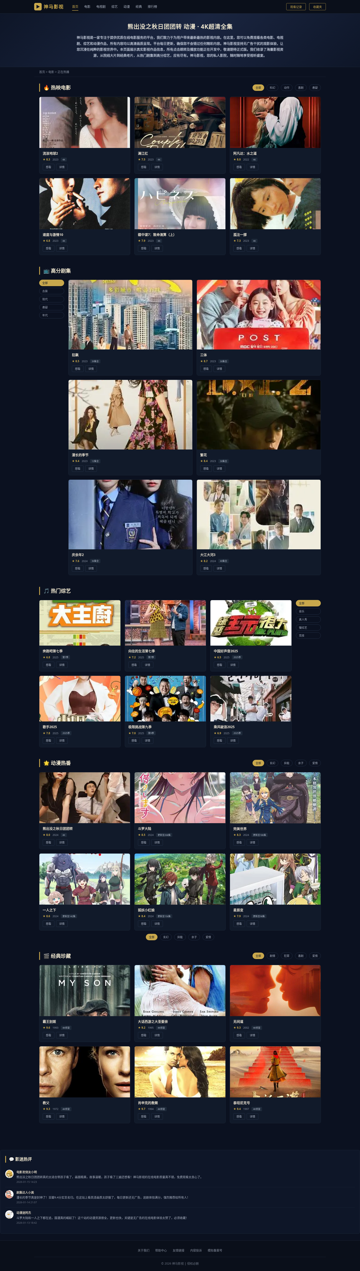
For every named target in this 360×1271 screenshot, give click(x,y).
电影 (87, 6)
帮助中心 (161, 1250)
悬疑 (315, 87)
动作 (286, 87)
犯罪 (286, 956)
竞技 (301, 635)
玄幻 (272, 763)
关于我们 (143, 1250)
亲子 (301, 763)
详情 (62, 167)
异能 (286, 763)
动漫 (127, 6)
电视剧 (101, 6)
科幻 (272, 87)
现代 (45, 299)
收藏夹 (317, 7)
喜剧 (301, 87)
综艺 (114, 6)
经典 (139, 6)
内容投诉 (196, 1250)
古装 (45, 291)
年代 (45, 315)
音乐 (301, 611)
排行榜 (152, 6)
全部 (258, 87)
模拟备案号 (215, 1250)
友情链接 (178, 1250)
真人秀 (303, 619)
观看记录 (296, 7)
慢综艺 (303, 627)
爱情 (315, 763)
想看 (48, 167)
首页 (75, 6)
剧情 (272, 956)
